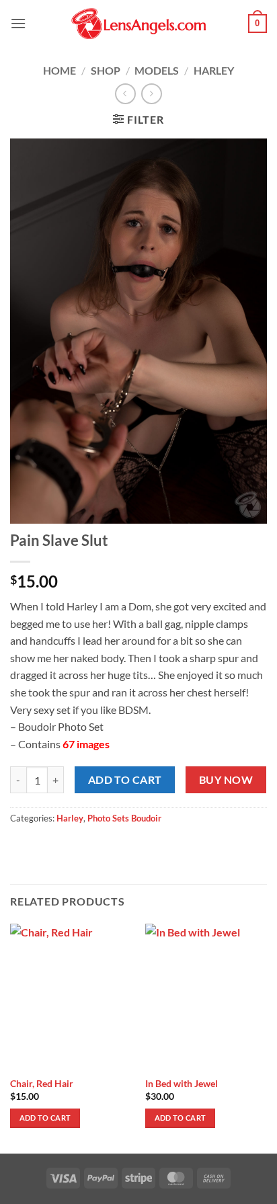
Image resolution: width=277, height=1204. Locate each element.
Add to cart (125, 780)
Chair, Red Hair (41, 1083)
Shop (105, 70)
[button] (18, 23)
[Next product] (125, 93)
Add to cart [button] (45, 1117)
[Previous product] (151, 93)
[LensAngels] (138, 23)
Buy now (226, 780)
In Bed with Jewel (181, 1083)
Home (59, 70)
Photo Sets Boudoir (124, 818)
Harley (214, 70)
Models (156, 70)
